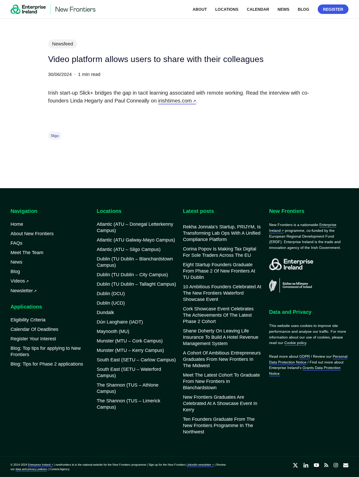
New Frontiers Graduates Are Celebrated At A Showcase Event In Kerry (220, 403)
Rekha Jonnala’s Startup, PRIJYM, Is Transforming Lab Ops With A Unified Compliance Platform (222, 233)
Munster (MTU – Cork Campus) (130, 340)
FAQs (16, 243)
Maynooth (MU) (113, 331)
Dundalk (105, 312)
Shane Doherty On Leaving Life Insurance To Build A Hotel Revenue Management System (220, 337)
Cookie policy (295, 343)
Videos (18, 281)
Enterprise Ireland (39, 464)
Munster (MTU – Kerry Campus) (130, 350)
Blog (15, 271)
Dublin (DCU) (111, 293)
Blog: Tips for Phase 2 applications (47, 364)
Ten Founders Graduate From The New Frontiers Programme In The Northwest (219, 425)
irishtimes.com (175, 101)
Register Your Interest (33, 338)
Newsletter (22, 290)
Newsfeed (62, 44)
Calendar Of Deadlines (34, 329)
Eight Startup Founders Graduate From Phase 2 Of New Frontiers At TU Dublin (219, 271)
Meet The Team (27, 252)
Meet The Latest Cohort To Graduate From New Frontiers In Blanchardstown (221, 381)
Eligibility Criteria (28, 319)
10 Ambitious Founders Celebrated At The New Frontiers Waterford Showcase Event (222, 293)
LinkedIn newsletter (199, 464)
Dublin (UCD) (111, 303)
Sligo (55, 136)
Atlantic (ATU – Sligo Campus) (129, 249)
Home (17, 224)
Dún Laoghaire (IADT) (120, 322)
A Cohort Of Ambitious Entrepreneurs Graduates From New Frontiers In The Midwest (222, 359)
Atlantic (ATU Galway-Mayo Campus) (136, 240)
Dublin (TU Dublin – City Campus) (132, 274)
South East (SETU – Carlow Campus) (136, 359)
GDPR (304, 356)
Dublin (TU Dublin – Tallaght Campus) (136, 284)
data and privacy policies (31, 469)
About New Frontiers (32, 233)
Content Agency (59, 469)
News (16, 262)
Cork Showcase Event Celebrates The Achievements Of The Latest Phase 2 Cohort (218, 315)
